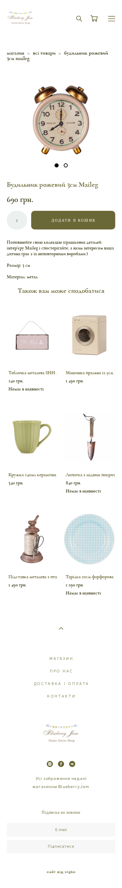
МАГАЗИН (61, 659)
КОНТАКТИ (61, 696)
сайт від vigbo (61, 872)
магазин (15, 53)
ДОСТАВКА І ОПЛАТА (61, 684)
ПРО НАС (62, 671)
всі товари (44, 53)
